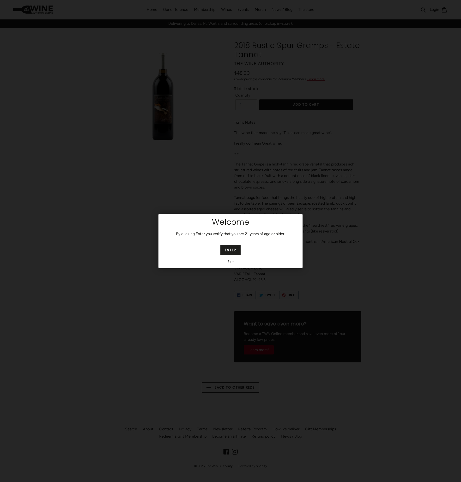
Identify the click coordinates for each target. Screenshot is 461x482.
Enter (230, 250)
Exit (230, 261)
